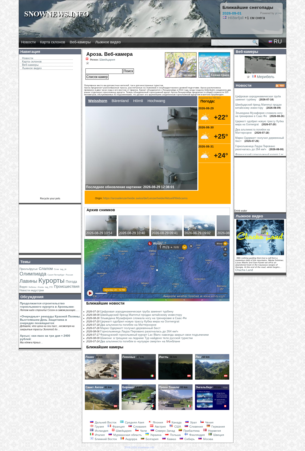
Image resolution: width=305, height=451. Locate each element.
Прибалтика (191, 430)
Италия (99, 434)
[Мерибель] (260, 73)
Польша (175, 434)
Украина (155, 434)
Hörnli (138, 101)
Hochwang (156, 101)
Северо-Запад (165, 430)
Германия (218, 426)
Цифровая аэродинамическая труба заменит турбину (136, 311)
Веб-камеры (80, 42)
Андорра (130, 439)
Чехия (209, 422)
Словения (196, 426)
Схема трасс (220, 75)
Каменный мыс (241, 22)
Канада (176, 422)
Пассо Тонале (169, 387)
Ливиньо (128, 356)
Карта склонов (52, 42)
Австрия (160, 426)
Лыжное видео (108, 42)
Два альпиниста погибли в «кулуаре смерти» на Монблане (140, 341)
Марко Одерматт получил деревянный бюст (130, 328)
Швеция (218, 434)
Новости (28, 42)
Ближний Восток (105, 439)
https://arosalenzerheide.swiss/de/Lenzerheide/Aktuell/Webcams (145, 198)
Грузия (99, 426)
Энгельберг (204, 387)
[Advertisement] (50, 135)
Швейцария (107, 59)
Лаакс (89, 356)
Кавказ (171, 439)
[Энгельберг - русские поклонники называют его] (212, 409)
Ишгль (163, 356)
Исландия (101, 430)
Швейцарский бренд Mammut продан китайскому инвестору (141, 314)
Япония (157, 422)
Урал (193, 422)
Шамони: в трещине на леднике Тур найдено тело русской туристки (146, 338)
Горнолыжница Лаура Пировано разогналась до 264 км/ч (139, 331)
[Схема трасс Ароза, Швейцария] (214, 64)
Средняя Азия (134, 422)
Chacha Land (244, 270)
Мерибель (265, 77)
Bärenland (120, 101)
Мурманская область (127, 434)
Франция (118, 426)
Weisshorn (97, 101)
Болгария (152, 439)
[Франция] (254, 77)
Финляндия (196, 434)
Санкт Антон (94, 387)
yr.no (278, 13)
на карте (189, 75)
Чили (143, 430)
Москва (207, 439)
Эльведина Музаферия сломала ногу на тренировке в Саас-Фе (143, 318)
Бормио (128, 387)
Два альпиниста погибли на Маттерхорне (128, 324)
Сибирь (189, 439)
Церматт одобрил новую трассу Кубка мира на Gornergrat (139, 321)
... (78, 310)
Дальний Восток (105, 422)
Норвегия (214, 430)
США (177, 426)
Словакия (139, 426)
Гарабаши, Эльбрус (245, 18)
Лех (198, 356)
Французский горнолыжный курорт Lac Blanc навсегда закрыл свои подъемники (154, 334)
